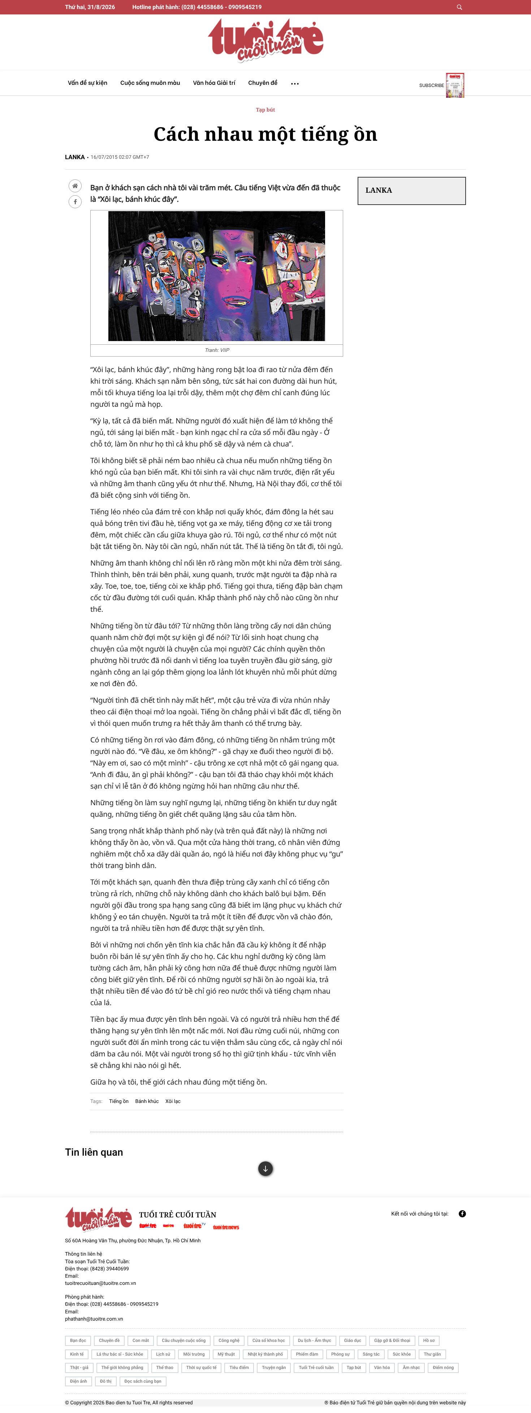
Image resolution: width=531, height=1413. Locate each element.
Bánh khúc (147, 1101)
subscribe (431, 85)
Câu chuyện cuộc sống (184, 1340)
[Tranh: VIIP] (216, 339)
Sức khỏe (402, 1354)
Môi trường (193, 1354)
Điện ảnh (78, 1381)
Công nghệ (229, 1340)
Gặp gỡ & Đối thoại (392, 1340)
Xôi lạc (173, 1101)
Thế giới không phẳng (122, 1367)
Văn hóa (382, 1367)
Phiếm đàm (307, 1354)
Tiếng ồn (119, 1101)
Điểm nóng (443, 1367)
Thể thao (164, 1367)
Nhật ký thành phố (265, 1354)
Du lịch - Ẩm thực (314, 1340)
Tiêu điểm (239, 1367)
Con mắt (141, 1340)
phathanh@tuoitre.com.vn (94, 1319)
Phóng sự (340, 1354)
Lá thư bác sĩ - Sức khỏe (119, 1354)
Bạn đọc (78, 1340)
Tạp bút (265, 109)
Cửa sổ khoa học (268, 1340)
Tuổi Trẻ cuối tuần (316, 1367)
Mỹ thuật (226, 1354)
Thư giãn (432, 1354)
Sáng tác (371, 1354)
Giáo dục (352, 1340)
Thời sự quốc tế (201, 1367)
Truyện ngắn (274, 1367)
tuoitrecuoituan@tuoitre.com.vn (100, 1283)
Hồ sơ (429, 1340)
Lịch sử (163, 1354)
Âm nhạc (411, 1367)
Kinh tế (76, 1354)
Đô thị (106, 1381)
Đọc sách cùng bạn (143, 1381)
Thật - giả (79, 1367)
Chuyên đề (109, 1340)
